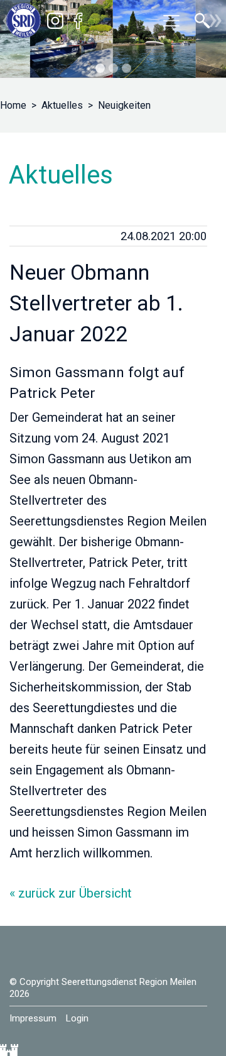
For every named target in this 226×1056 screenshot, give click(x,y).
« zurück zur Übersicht (70, 893)
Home (13, 105)
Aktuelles (62, 105)
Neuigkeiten (124, 105)
